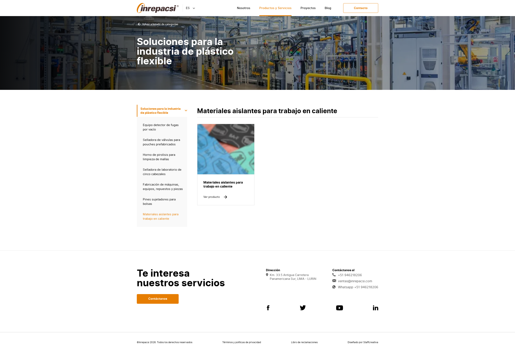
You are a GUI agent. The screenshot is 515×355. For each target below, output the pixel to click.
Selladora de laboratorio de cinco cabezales (162, 171)
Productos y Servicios (275, 8)
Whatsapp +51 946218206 (358, 287)
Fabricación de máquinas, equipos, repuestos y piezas (163, 186)
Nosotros (243, 8)
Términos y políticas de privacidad (241, 342)
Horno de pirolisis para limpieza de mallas (159, 157)
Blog (328, 8)
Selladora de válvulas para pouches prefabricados (161, 142)
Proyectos (308, 8)
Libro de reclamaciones (304, 342)
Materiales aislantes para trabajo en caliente (160, 216)
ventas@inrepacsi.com (355, 281)
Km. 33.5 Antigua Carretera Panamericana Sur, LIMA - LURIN (293, 277)
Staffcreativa (370, 342)
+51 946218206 (350, 275)
